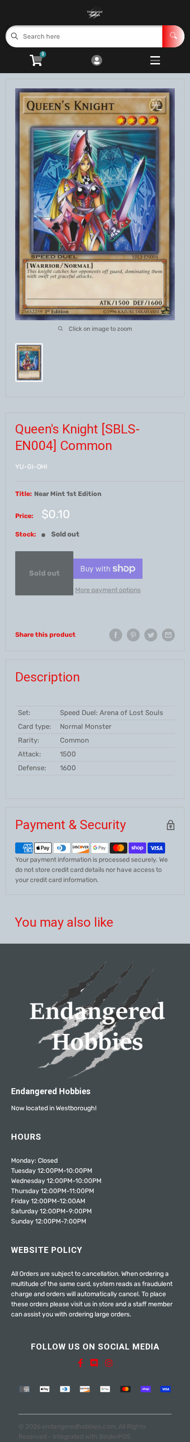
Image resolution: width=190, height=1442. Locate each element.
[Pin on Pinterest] (133, 635)
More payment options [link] (108, 590)
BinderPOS (115, 1437)
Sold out (44, 573)
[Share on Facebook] (115, 635)
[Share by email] (168, 635)
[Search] (173, 36)
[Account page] (96, 61)
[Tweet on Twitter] (150, 635)
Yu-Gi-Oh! (31, 467)
